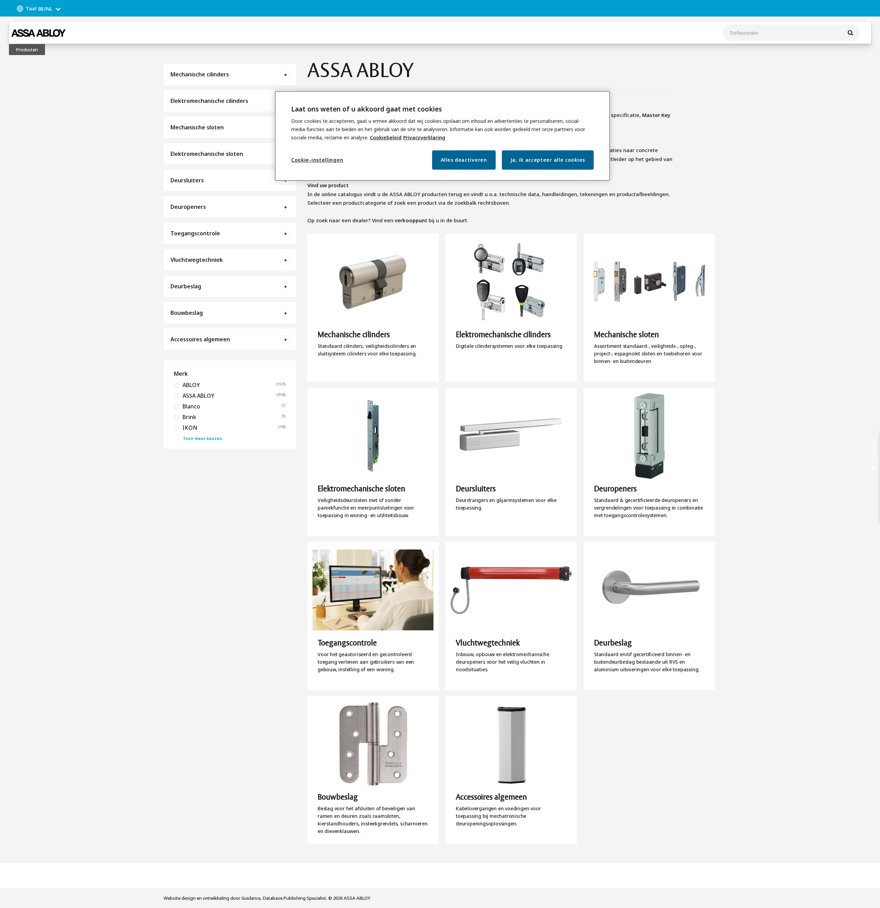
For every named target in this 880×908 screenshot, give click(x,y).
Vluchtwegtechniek (196, 260)
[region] (442, 136)
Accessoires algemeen (200, 339)
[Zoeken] (850, 33)
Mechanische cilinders (199, 74)
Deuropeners (188, 207)
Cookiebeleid (386, 137)
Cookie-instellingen (317, 160)
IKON (189, 427)
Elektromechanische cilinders (209, 101)
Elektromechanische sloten (206, 154)
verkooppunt (411, 220)
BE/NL (45, 8)
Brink (188, 417)
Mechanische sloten (197, 127)
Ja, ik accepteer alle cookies (547, 160)
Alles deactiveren (464, 160)
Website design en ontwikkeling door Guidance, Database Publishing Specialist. (245, 898)
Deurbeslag (185, 286)
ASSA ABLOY (197, 395)
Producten (27, 49)
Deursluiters (187, 180)
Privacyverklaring (424, 137)
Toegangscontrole (195, 233)
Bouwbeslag (186, 313)
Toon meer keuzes (202, 438)
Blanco (190, 406)
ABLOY (190, 385)
